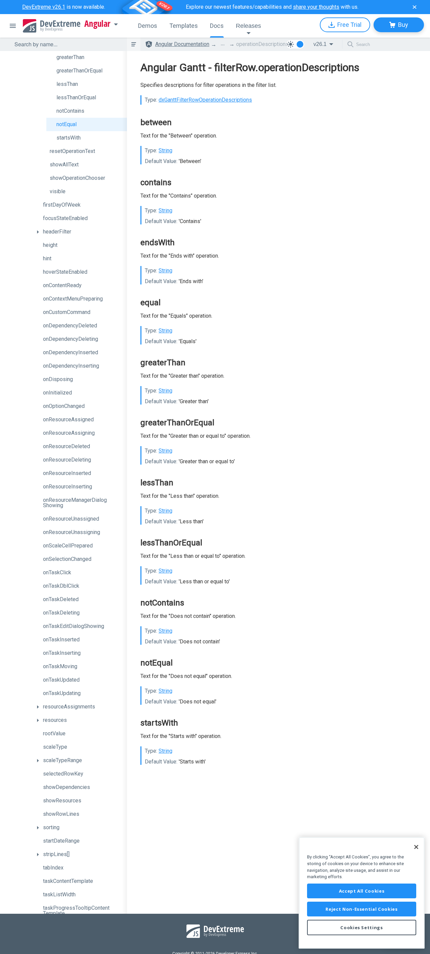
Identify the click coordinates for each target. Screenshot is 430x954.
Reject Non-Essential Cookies (361, 909)
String (165, 150)
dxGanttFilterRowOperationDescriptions (205, 100)
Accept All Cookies (362, 891)
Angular (97, 24)
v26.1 (320, 44)
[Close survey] (414, 7)
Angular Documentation (182, 44)
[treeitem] (86, 57)
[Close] (416, 847)
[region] (362, 893)
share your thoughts (316, 7)
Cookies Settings (361, 927)
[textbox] (66, 44)
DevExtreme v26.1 (43, 7)
